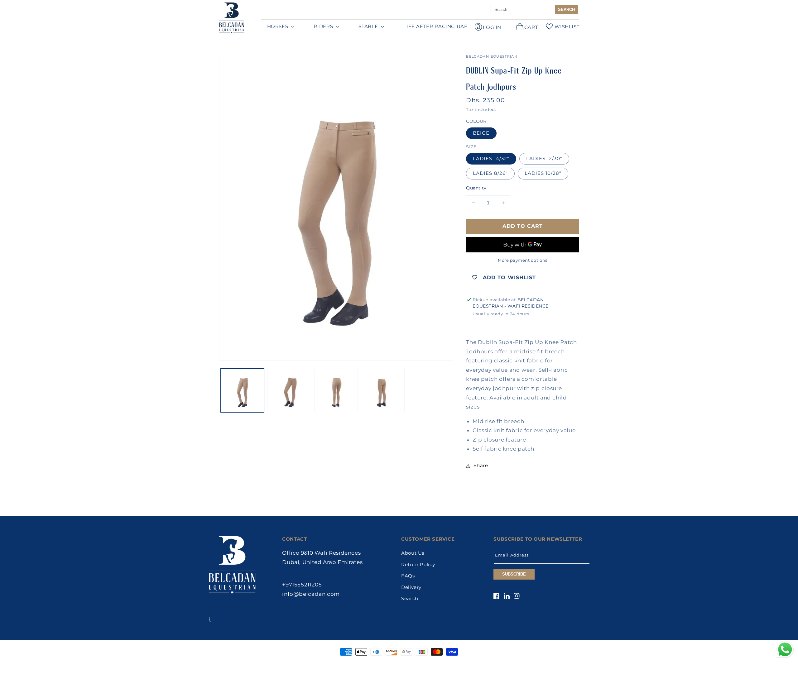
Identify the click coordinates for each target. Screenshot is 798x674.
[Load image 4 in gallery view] (383, 390)
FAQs (408, 576)
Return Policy (418, 564)
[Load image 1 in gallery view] (242, 390)
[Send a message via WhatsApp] (785, 649)
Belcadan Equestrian (387, 664)
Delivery (411, 587)
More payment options (522, 260)
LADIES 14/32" (491, 158)
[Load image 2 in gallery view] (289, 390)
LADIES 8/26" (490, 173)
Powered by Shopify (426, 664)
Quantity (476, 187)
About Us (412, 553)
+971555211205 (302, 584)
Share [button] (481, 465)
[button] (280, 26)
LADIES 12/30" (544, 158)
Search (409, 598)
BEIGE (481, 133)
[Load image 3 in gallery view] (336, 390)
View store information (503, 324)
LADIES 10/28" (543, 173)
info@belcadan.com (311, 594)
